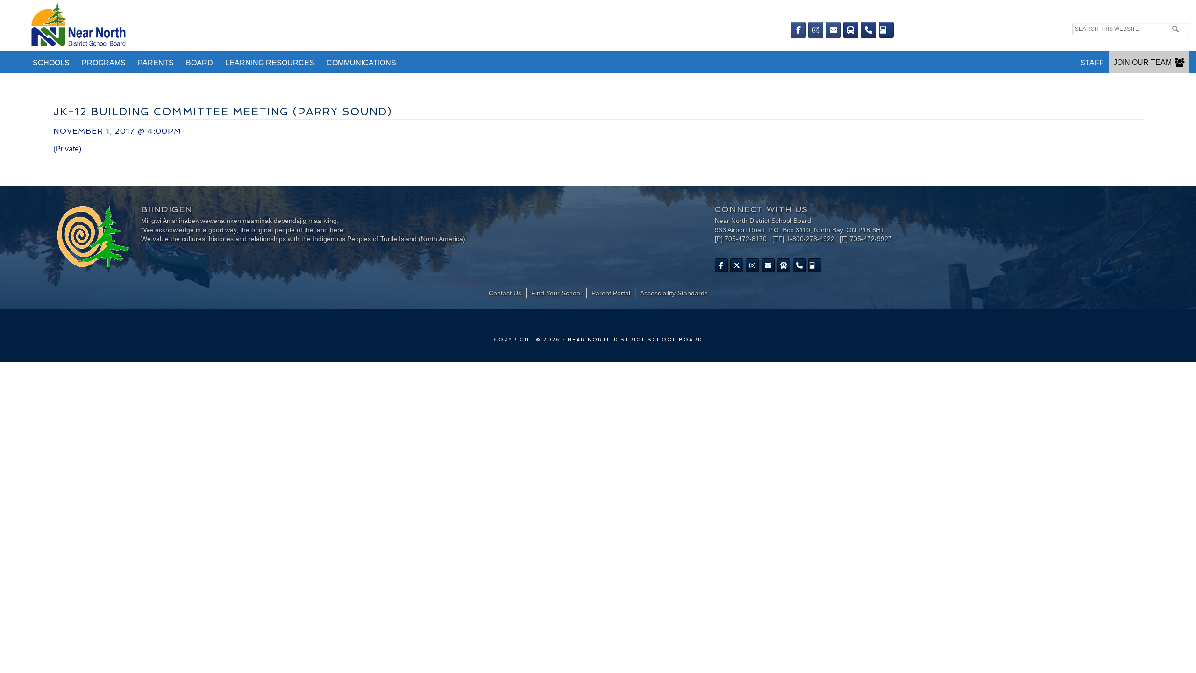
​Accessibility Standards (674, 293)
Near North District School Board (325, 25)
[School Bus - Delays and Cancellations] (850, 30)
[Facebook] (798, 30)
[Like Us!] (721, 265)
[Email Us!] (833, 30)
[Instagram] (815, 30)
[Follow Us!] (736, 265)
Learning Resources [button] (269, 63)
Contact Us (505, 293)
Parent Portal (610, 293)
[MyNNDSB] (886, 30)
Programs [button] (104, 63)
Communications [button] (361, 63)
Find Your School (556, 293)
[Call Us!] (868, 30)
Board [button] (199, 63)
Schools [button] (51, 63)
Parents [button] (156, 63)
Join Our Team (1142, 62)
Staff (1092, 63)
